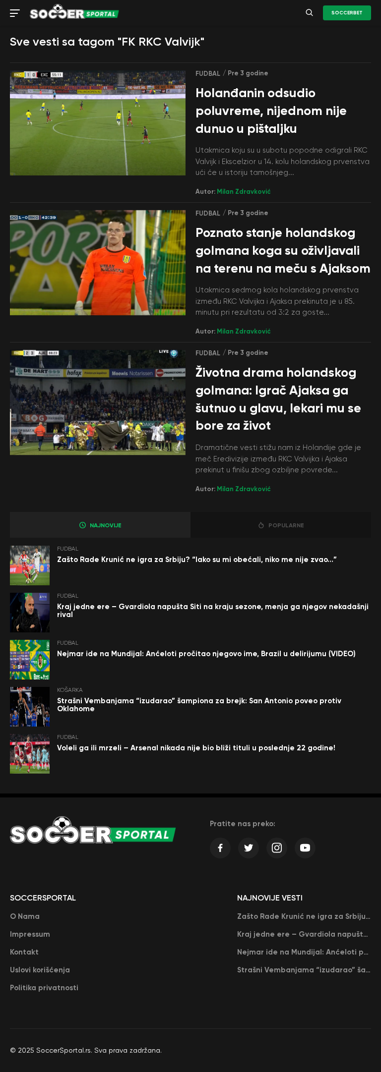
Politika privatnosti (44, 987)
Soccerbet (347, 13)
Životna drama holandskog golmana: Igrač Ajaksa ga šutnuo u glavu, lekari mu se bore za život (278, 399)
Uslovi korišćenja (40, 969)
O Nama (25, 916)
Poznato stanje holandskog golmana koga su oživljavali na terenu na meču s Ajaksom (283, 250)
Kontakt (24, 952)
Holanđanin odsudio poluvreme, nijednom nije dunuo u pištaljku (271, 110)
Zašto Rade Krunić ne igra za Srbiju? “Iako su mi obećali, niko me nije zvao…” (197, 559)
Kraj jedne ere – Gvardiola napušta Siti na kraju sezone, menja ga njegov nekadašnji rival (213, 611)
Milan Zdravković (244, 191)
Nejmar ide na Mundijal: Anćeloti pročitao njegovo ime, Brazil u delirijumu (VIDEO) (206, 653)
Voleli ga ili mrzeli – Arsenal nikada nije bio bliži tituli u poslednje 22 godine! (196, 747)
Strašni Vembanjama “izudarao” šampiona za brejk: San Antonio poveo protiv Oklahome (199, 705)
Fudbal (207, 73)
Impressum (30, 934)
